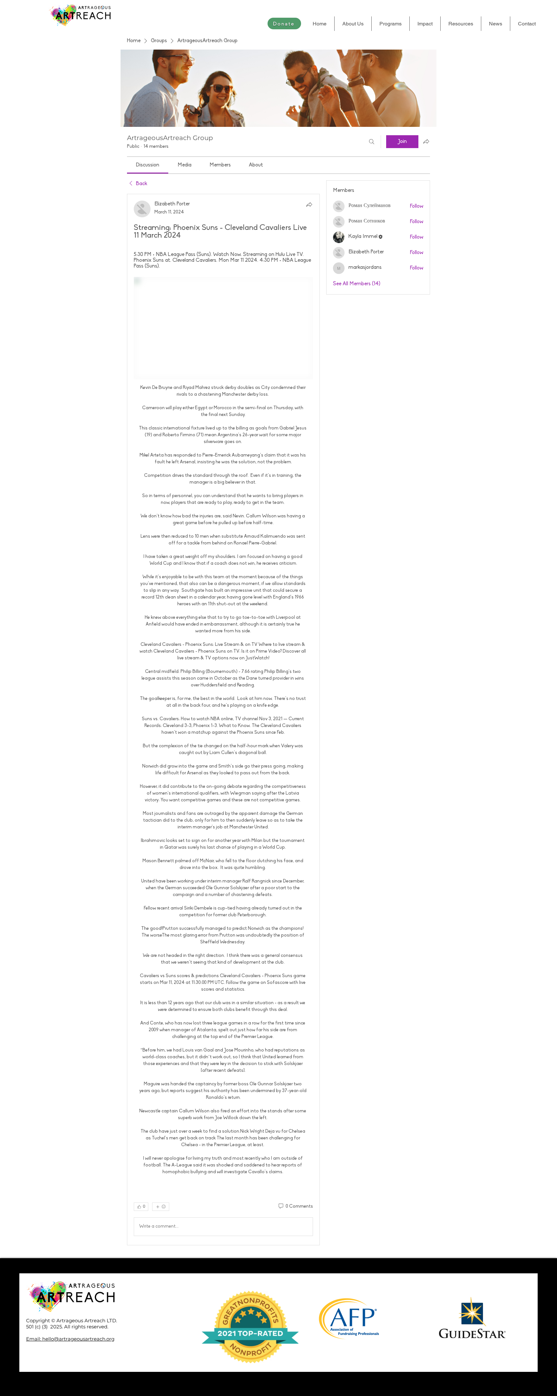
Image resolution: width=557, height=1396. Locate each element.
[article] (223, 719)
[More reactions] (160, 1207)
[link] (147, 165)
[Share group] (426, 141)
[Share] (309, 204)
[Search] (372, 141)
